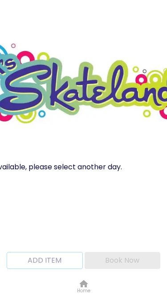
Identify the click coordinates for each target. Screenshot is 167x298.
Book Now (122, 260)
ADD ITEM (44, 260)
